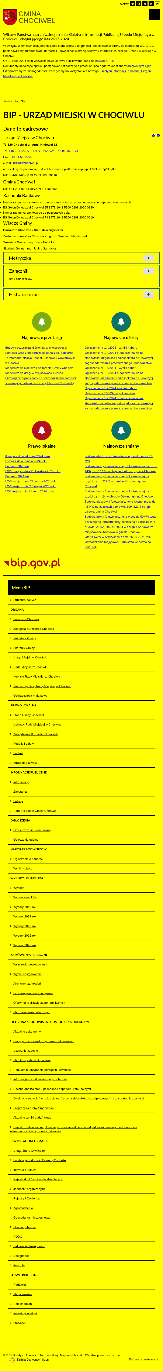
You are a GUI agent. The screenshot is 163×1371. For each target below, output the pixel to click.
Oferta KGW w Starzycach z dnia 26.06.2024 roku (118, 536)
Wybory (18, 887)
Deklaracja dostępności (29, 1246)
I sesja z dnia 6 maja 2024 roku (26, 461)
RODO (17, 1236)
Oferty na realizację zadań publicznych (39, 1002)
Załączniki (19, 271)
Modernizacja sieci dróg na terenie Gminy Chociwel (39, 367)
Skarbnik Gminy (24, 648)
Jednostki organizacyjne (29, 1189)
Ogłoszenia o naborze (28, 859)
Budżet (18, 753)
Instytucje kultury (24, 1169)
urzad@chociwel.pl (25, 163)
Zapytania (20, 791)
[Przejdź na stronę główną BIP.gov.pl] (31, 563)
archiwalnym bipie (139, 66)
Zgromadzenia (23, 1208)
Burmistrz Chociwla (26, 619)
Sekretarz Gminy (24, 638)
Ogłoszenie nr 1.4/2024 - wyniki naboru (111, 347)
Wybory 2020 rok (24, 926)
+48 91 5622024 (43, 150)
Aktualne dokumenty (27, 1031)
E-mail (158, 135)
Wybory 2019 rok (24, 916)
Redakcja (19, 1284)
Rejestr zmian (22, 1303)
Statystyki (19, 1323)
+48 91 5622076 (21, 157)
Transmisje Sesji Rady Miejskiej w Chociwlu (42, 686)
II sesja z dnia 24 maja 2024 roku (27, 456)
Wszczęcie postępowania (30, 964)
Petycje (18, 801)
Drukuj (153, 135)
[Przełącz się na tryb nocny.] (138, 3)
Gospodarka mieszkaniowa (31, 1217)
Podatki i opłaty (23, 743)
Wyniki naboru (22, 868)
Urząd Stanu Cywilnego (29, 1150)
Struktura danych (24, 600)
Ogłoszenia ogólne (25, 839)
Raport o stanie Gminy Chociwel (34, 810)
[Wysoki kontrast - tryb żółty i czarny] (157, 3)
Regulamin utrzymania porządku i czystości (42, 1069)
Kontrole (19, 1265)
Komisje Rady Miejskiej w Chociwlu (36, 676)
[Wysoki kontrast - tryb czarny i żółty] (151, 3)
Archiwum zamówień (27, 983)
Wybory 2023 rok (24, 945)
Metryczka (20, 258)
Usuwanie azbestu (25, 1050)
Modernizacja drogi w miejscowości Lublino (34, 373)
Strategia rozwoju (25, 762)
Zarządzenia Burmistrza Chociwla (35, 734)
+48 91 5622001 (20, 150)
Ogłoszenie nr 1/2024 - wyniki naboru (110, 393)
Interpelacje (21, 782)
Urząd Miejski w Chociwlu (30, 657)
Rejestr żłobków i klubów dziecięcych (38, 1179)
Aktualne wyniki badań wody (32, 1117)
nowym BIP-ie (104, 60)
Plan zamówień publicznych (31, 1012)
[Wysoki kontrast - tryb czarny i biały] (145, 3)
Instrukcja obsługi (25, 1313)
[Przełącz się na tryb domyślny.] (132, 3)
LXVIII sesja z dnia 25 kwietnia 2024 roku (32, 471)
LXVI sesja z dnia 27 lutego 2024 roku (30, 486)
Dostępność (21, 1255)
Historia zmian (24, 294)
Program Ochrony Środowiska (33, 1108)
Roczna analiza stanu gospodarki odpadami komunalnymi (52, 1089)
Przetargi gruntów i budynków (33, 993)
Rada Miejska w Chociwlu (30, 667)
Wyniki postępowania (27, 974)
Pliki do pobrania (24, 1227)
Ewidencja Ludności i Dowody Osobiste (39, 1160)
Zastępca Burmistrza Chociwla (33, 628)
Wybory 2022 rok (24, 935)
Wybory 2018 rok (24, 907)
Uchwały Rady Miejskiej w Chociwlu (37, 724)
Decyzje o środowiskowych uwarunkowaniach (43, 1041)
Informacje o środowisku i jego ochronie (40, 1079)
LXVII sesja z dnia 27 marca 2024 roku (31, 481)
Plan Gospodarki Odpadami (32, 1060)
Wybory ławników (25, 897)
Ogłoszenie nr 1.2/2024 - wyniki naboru (111, 388)
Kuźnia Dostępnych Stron (32, 1359)
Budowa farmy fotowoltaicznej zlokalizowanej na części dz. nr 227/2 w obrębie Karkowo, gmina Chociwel (117, 481)
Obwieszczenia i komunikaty (32, 830)
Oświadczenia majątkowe (30, 695)
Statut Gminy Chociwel (28, 715)
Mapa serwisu (22, 1294)
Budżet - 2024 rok (17, 476)
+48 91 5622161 (67, 150)
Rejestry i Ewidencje (26, 1198)
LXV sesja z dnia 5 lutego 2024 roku (29, 491)
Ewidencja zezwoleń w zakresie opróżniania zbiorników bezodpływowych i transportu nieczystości (78, 1098)
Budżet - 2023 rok (17, 466)
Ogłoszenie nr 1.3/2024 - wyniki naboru (111, 367)
